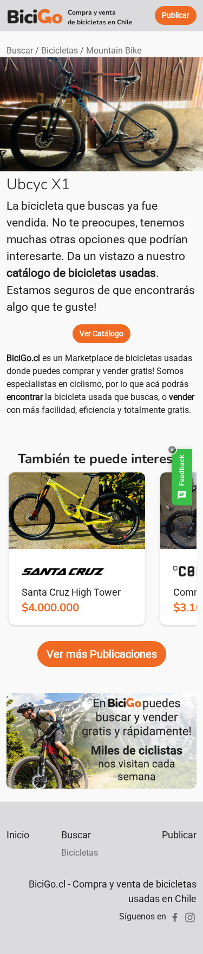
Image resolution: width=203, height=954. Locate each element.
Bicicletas (59, 50)
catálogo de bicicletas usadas (81, 272)
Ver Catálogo (101, 333)
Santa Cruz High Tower (71, 592)
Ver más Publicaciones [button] (102, 654)
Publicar (179, 834)
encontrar (24, 397)
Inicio (17, 834)
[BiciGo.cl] (34, 15)
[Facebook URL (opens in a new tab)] (174, 916)
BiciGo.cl (23, 358)
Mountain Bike (113, 50)
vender (181, 397)
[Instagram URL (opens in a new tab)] (190, 916)
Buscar (19, 50)
